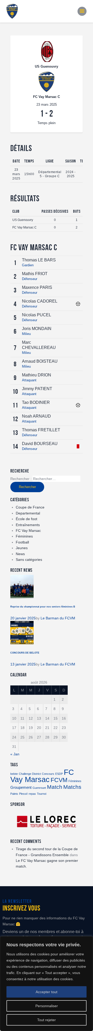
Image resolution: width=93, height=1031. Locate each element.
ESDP (59, 773)
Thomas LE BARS (39, 260)
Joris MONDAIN (36, 328)
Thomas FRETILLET (41, 430)
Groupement (21, 787)
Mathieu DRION (36, 375)
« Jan (14, 754)
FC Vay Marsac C (24, 227)
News (20, 554)
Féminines (24, 536)
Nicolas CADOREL (39, 301)
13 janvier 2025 (23, 664)
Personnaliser (46, 1006)
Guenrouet (39, 787)
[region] (46, 983)
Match (54, 787)
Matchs (72, 787)
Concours (48, 773)
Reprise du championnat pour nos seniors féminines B (42, 606)
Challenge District (30, 773)
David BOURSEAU (40, 443)
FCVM (59, 780)
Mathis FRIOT (35, 273)
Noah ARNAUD (36, 416)
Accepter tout (46, 992)
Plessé (23, 793)
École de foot (26, 519)
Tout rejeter (46, 1020)
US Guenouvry (22, 220)
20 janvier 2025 (23, 618)
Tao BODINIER (36, 402)
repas (32, 793)
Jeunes (22, 548)
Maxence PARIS (37, 287)
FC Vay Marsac (28, 530)
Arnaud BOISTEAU (40, 361)
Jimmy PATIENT (37, 388)
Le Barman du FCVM (58, 618)
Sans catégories (29, 559)
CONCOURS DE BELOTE (24, 652)
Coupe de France (30, 507)
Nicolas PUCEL (36, 315)
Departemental (28, 513)
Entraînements (28, 525)
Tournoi (41, 793)
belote (14, 773)
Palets (14, 793)
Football (22, 542)
